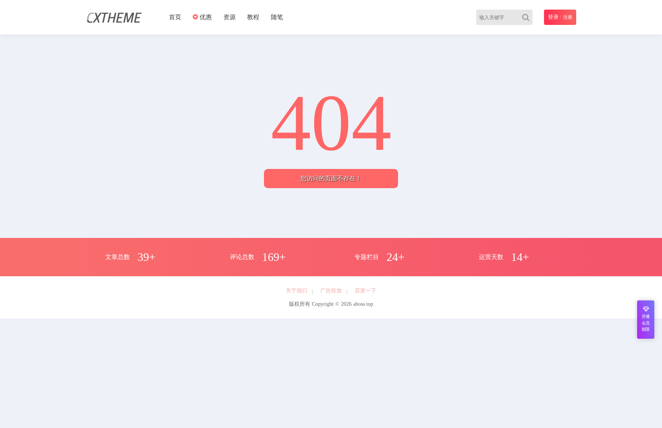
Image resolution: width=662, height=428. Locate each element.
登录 (553, 17)
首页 (175, 17)
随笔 (277, 17)
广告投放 (331, 291)
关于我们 (296, 291)
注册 (567, 17)
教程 (253, 17)
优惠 (205, 17)
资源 (229, 17)
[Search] (527, 17)
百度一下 (365, 291)
